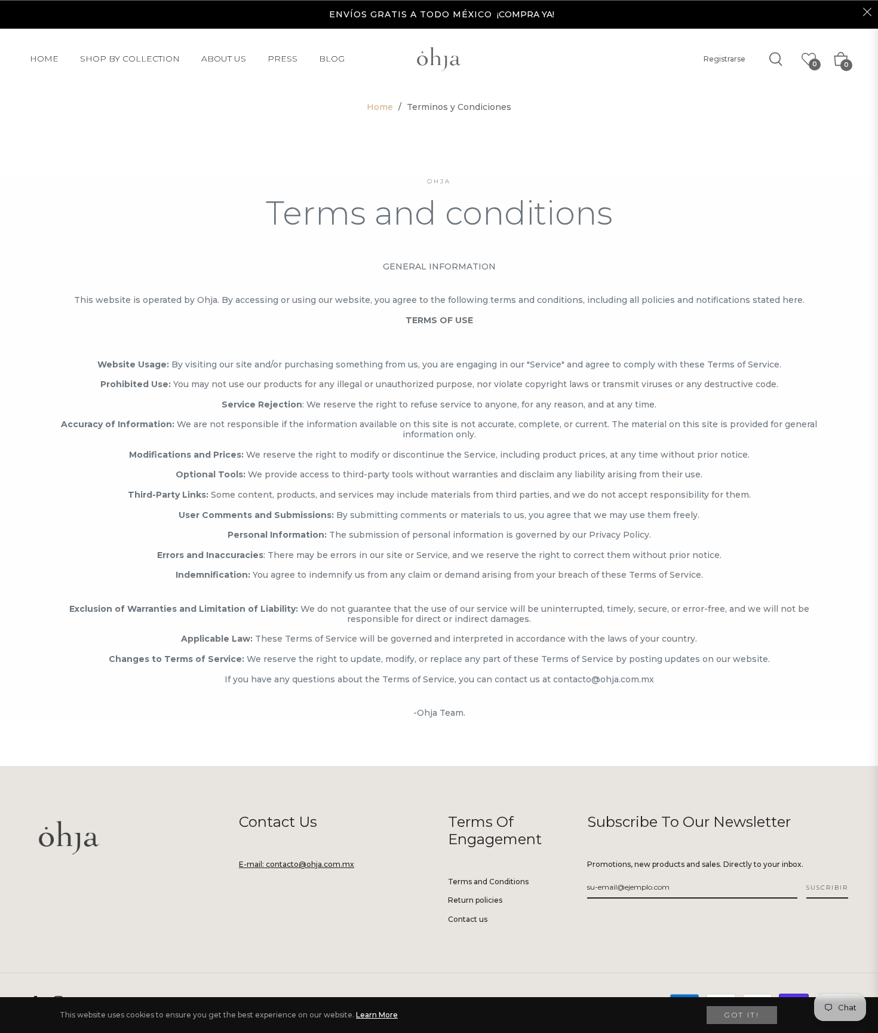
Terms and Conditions (488, 881)
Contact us (467, 919)
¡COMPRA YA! (525, 14)
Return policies (475, 900)
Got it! (741, 1014)
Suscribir (827, 887)
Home (380, 107)
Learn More (377, 1014)
